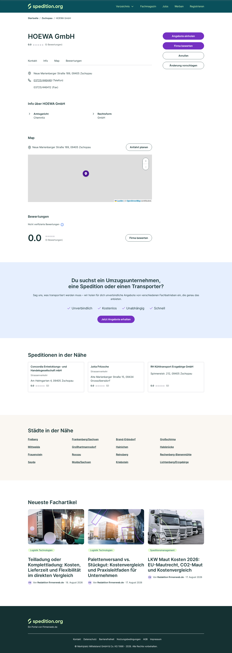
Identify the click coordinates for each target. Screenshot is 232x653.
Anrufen (183, 55)
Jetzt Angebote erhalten (116, 319)
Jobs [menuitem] (165, 6)
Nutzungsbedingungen (129, 639)
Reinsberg (122, 454)
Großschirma (168, 439)
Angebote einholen (183, 36)
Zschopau (47, 18)
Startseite (33, 18)
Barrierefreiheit (106, 639)
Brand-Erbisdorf (126, 439)
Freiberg (33, 439)
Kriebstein (122, 462)
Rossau (76, 454)
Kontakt (77, 639)
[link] (56, 377)
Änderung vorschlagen (183, 65)
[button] (86, 174)
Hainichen (122, 446)
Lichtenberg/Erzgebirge (174, 462)
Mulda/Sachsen (81, 462)
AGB (145, 639)
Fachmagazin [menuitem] (148, 6)
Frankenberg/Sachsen (85, 439)
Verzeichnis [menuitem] (123, 6)
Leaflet (120, 200)
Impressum (155, 639)
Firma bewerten (138, 237)
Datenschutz (90, 639)
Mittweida (34, 446)
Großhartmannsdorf (84, 446)
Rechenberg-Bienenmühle (175, 454)
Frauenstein (35, 454)
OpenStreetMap (134, 200)
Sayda (31, 462)
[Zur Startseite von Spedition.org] (45, 6)
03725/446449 (43, 80)
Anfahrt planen (139, 147)
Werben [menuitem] (179, 6)
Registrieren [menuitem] (197, 6)
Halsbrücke (167, 446)
